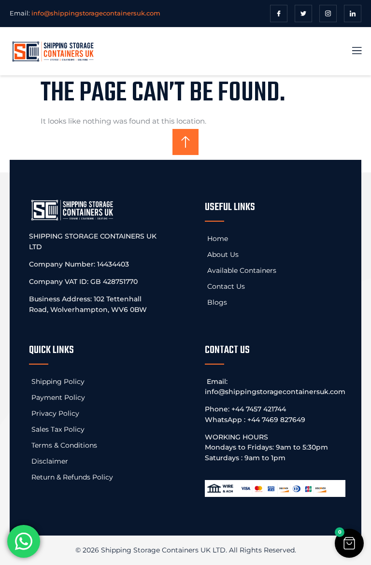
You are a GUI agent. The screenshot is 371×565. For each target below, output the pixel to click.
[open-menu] (351, 51)
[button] (349, 543)
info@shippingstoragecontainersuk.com (275, 391)
